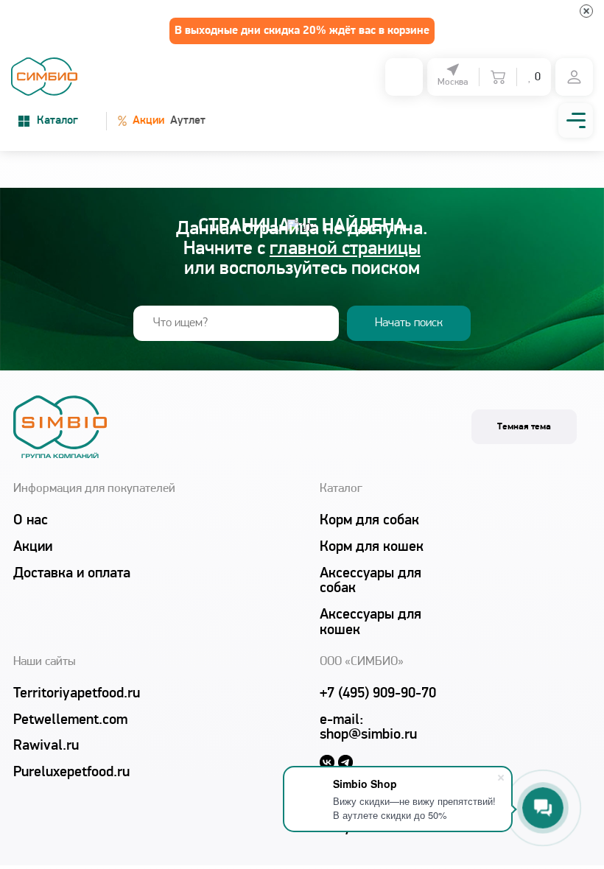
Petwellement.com (70, 720)
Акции (141, 120)
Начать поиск (409, 323)
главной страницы (345, 249)
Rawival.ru (46, 746)
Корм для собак (369, 520)
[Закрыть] (586, 11)
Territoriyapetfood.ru (75, 693)
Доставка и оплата (71, 573)
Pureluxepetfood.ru (71, 772)
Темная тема (524, 427)
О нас (30, 520)
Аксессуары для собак (370, 581)
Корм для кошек (372, 547)
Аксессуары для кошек (370, 623)
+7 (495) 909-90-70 (378, 693)
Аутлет (188, 121)
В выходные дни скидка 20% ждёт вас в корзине (302, 31)
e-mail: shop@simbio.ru (368, 728)
